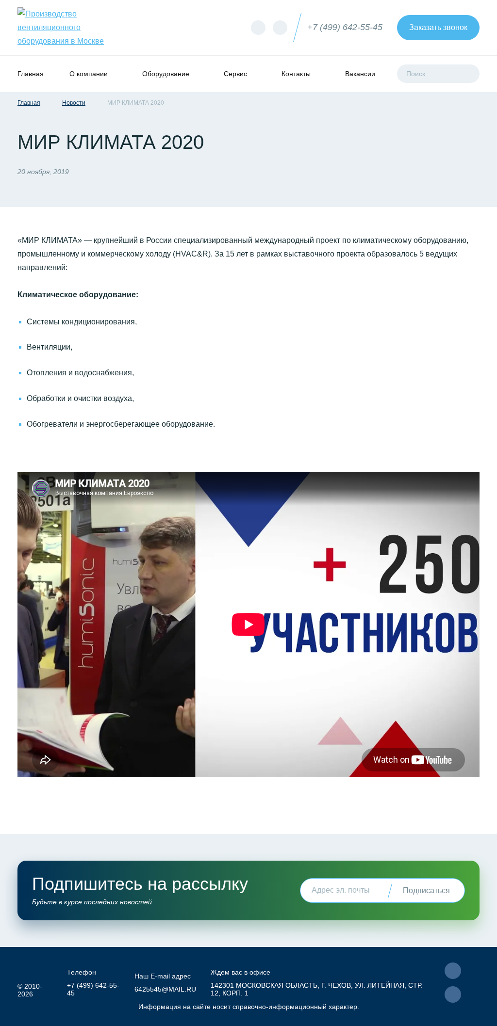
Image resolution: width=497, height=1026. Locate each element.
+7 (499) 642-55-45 (344, 27)
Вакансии (360, 74)
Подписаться (426, 890)
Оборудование (165, 74)
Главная (30, 74)
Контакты (296, 74)
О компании (88, 74)
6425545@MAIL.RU (165, 989)
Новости (73, 102)
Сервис (235, 74)
